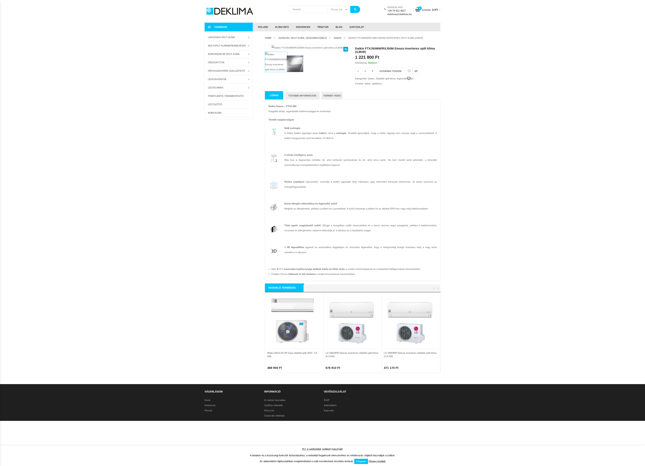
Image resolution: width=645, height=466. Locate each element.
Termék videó (332, 95)
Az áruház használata (274, 400)
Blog (339, 27)
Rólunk (263, 27)
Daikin (337, 38)
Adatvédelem (330, 405)
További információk (302, 95)
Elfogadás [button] (361, 461)
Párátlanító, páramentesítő (226, 96)
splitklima (377, 83)
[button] (345, 49)
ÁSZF (327, 400)
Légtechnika (215, 87)
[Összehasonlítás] (416, 71)
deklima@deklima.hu (400, 14)
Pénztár (323, 27)
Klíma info (282, 27)
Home (268, 38)
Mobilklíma (215, 113)
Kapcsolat (357, 27)
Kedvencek (303, 27)
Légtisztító (215, 104)
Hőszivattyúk (216, 62)
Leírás (274, 95)
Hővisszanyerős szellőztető (226, 71)
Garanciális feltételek (274, 415)
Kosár (207, 400)
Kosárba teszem (390, 71)
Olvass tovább (377, 461)
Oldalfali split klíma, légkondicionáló (302, 38)
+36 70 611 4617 (397, 10)
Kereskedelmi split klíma (224, 54)
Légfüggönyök (217, 79)
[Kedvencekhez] (409, 71)
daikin (367, 83)
